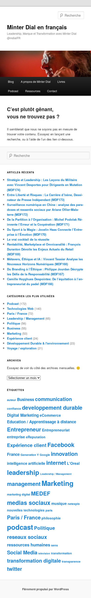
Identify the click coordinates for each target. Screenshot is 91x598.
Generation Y (30, 455)
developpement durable (52, 407)
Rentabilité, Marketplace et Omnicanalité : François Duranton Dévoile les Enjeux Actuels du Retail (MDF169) (43, 249)
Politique (13, 323)
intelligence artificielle (26, 463)
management (24, 484)
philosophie (51, 518)
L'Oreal (73, 463)
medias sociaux (28, 502)
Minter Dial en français (37, 27)
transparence (71, 561)
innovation (64, 454)
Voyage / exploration (22, 348)
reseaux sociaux (27, 537)
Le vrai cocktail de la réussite (28, 239)
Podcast (13, 91)
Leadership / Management (25, 318)
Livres (61, 81)
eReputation (36, 437)
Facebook (60, 444)
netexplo (74, 504)
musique (59, 503)
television (44, 553)
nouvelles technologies (26, 510)
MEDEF (40, 493)
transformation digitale (34, 560)
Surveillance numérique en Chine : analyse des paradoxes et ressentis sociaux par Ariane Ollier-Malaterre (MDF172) (45, 209)
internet (56, 462)
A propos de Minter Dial (36, 81)
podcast (20, 527)
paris (49, 510)
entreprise (16, 436)
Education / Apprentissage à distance (41, 421)
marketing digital (18, 494)
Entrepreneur (24, 429)
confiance (14, 408)
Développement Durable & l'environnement (38, 343)
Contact (52, 91)
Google (45, 455)
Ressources (32, 91)
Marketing (14, 333)
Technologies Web (20, 308)
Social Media (22, 552)
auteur (11, 400)
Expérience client (19, 338)
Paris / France (17, 313)
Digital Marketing (23, 415)
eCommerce (50, 415)
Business (13, 328)
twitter (14, 568)
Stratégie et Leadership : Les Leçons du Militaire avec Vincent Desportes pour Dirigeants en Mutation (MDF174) (44, 185)
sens (54, 545)
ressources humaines (28, 544)
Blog (11, 81)
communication (53, 399)
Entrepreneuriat (56, 430)
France (13, 454)
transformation (61, 553)
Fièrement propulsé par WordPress (45, 589)
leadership (23, 472)
